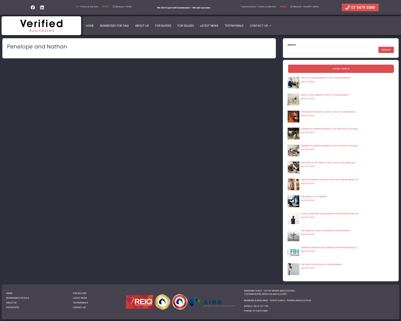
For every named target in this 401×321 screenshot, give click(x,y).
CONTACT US (79, 307)
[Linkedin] (42, 7)
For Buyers (163, 26)
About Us (142, 26)
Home (90, 26)
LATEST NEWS (80, 298)
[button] (260, 26)
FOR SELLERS (79, 293)
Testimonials (234, 26)
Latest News (209, 26)
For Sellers (186, 26)
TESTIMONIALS (80, 302)
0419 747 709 (261, 306)
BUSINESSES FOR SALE (17, 298)
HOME (9, 293)
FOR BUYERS (12, 307)
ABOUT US (11, 302)
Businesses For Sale (114, 26)
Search (292, 44)
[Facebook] (33, 7)
